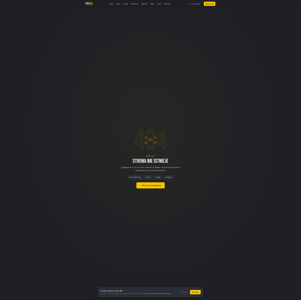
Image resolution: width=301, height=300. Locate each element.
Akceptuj (195, 292)
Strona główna (135, 177)
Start (111, 4)
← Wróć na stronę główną (150, 185)
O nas (159, 4)
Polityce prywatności (164, 293)
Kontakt (167, 4)
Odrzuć (184, 292)
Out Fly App (195, 4)
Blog (152, 4)
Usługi (125, 4)
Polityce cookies (150, 293)
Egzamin (144, 4)
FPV (89, 4)
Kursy (118, 4)
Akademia (135, 4)
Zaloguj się (209, 4)
